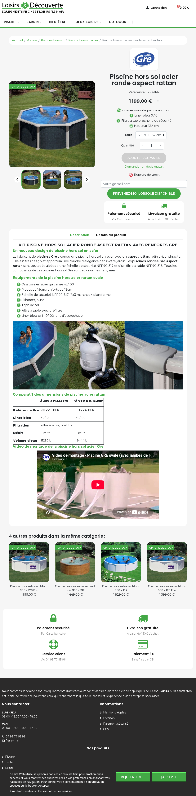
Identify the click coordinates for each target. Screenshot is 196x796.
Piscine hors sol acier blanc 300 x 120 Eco (29, 588)
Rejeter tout (133, 777)
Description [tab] (79, 235)
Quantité (127, 145)
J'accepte (169, 777)
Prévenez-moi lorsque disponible (144, 193)
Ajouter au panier (143, 158)
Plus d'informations (23, 791)
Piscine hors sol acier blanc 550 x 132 (121, 588)
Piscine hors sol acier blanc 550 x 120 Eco (167, 588)
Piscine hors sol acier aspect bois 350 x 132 (75, 588)
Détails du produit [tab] (111, 235)
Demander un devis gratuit (144, 166)
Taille (128, 135)
